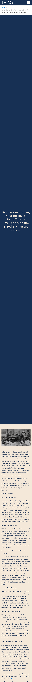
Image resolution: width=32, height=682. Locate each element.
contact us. (9, 678)
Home (3, 7)
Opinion (19, 230)
